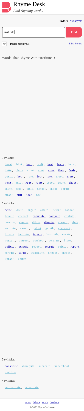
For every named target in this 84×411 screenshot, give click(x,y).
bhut (19, 164)
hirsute (9, 234)
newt (8, 182)
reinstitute (32, 387)
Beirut (56, 210)
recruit (49, 246)
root (28, 182)
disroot (62, 222)
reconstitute (13, 387)
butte (8, 170)
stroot (9, 194)
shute (8, 188)
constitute (11, 366)
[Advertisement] (42, 108)
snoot (53, 188)
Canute (9, 216)
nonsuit (10, 240)
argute (32, 210)
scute (61, 182)
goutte (9, 176)
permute (54, 240)
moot (59, 176)
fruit (72, 170)
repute (75, 246)
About (28, 402)
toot (29, 194)
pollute (9, 246)
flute (61, 170)
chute (19, 170)
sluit (30, 188)
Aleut (19, 210)
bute (71, 164)
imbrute (23, 234)
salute (23, 252)
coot (41, 170)
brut (50, 164)
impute (37, 234)
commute (39, 216)
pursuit (23, 246)
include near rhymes (20, 43)
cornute (10, 222)
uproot (9, 258)
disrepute (28, 366)
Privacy (36, 402)
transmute (37, 252)
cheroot (23, 216)
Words (45, 402)
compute (54, 216)
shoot (72, 182)
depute (23, 222)
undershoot (61, 366)
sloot (19, 188)
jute (30, 176)
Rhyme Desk (29, 4)
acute (8, 210)
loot (39, 176)
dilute (36, 222)
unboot (52, 252)
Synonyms (76, 20)
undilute (10, 372)
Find (74, 32)
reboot (36, 246)
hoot (20, 176)
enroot (24, 228)
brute (60, 164)
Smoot (41, 188)
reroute (9, 252)
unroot (66, 252)
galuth (49, 228)
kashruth (52, 234)
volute (22, 258)
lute (49, 176)
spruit (65, 188)
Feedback (54, 402)
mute (70, 176)
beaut (8, 164)
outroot (24, 240)
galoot (37, 228)
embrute (10, 228)
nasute (66, 234)
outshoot (38, 240)
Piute (67, 240)
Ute (38, 194)
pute (18, 182)
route (39, 182)
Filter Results (75, 43)
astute (44, 210)
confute (69, 216)
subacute (44, 366)
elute (75, 222)
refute (62, 246)
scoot (50, 182)
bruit (40, 164)
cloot (30, 170)
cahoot (69, 210)
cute (51, 170)
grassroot (64, 228)
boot (29, 164)
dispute (49, 222)
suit (19, 194)
